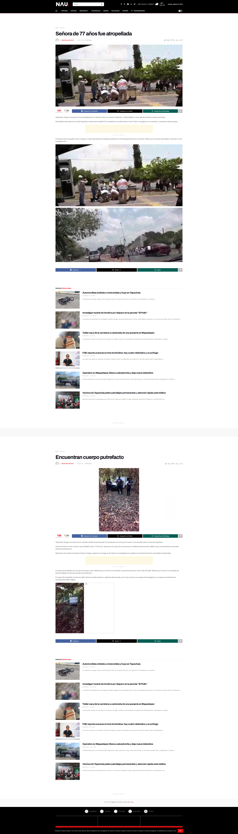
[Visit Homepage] (62, 4)
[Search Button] (102, 4)
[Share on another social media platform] (180, 111)
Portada (64, 11)
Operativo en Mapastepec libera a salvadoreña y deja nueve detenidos (117, 373)
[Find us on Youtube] (128, 4)
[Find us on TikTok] (134, 4)
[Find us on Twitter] (124, 4)
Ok (180, 831)
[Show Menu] (56, 11)
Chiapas (74, 11)
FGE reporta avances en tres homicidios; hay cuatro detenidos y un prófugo (120, 353)
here (132, 802)
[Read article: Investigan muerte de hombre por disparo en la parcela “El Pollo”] (68, 320)
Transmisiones (139, 11)
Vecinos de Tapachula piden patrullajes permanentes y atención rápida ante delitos (124, 393)
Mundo (105, 11)
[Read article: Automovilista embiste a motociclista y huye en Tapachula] (68, 300)
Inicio (57, 28)
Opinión (125, 11)
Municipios (84, 11)
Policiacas (115, 11)
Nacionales (96, 11)
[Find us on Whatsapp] (131, 4)
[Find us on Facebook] (121, 4)
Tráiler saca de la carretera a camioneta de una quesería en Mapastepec (118, 333)
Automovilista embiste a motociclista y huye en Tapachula (111, 293)
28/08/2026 (86, 295)
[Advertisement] (119, 20)
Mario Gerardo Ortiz (68, 40)
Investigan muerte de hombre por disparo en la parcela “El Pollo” (114, 313)
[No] (236, 831)
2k (94, 295)
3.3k (95, 315)
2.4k (95, 376)
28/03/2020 (80, 40)
